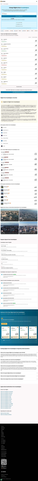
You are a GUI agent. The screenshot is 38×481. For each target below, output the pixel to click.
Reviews (2, 432)
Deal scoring (3, 436)
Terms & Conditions (3, 476)
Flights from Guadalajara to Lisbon (6, 400)
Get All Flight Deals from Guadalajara (19, 92)
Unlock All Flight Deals (19, 16)
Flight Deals (3, 427)
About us (2, 435)
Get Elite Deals (4, 323)
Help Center (3, 446)
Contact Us (2, 448)
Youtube (3, 443)
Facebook (3, 440)
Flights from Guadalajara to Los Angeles (7, 403)
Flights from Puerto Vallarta (5, 413)
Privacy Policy (3, 475)
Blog (1, 430)
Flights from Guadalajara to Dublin (6, 397)
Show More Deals (19, 86)
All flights (2, 433)
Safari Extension (3, 454)
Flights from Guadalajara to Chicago (6, 394)
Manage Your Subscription (4, 474)
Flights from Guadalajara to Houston (6, 399)
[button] (30, 37)
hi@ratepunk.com (3, 449)
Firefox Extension (3, 456)
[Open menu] (36, 1)
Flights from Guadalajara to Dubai (6, 396)
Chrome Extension (4, 453)
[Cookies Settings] (1, 480)
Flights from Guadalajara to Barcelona (6, 393)
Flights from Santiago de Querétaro (6, 414)
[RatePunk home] (3, 1)
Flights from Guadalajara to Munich (6, 406)
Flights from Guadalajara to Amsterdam (7, 391)
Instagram (3, 441)
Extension (2, 429)
